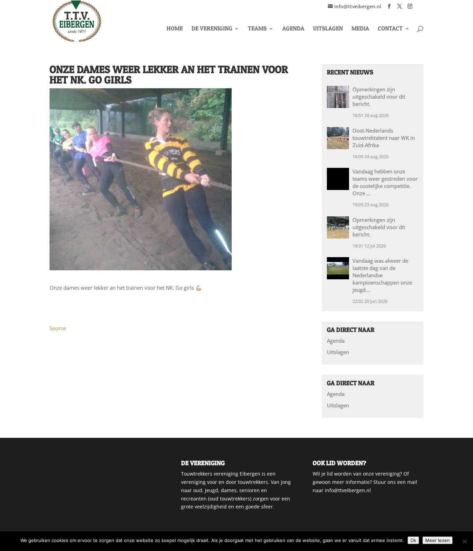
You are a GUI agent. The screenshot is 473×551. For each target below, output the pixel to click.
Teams (257, 29)
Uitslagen (328, 29)
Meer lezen (437, 540)
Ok (413, 540)
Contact (390, 29)
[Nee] (464, 541)
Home (175, 29)
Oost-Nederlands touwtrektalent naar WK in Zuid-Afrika (383, 137)
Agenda (293, 29)
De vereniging (211, 29)
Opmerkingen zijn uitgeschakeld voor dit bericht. (378, 96)
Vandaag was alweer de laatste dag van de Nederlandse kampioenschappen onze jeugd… (382, 275)
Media (360, 29)
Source (58, 328)
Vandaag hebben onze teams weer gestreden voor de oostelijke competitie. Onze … (385, 182)
